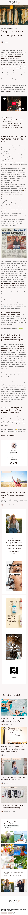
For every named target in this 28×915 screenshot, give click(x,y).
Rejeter (10, 912)
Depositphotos (14, 679)
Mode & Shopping (13, 28)
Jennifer (13, 453)
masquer (10, 117)
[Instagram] (14, 553)
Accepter (4, 912)
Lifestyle (4, 700)
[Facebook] (12, 553)
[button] (2, 2)
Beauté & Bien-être (7, 472)
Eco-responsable (5, 28)
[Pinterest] (16, 553)
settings (10, 910)
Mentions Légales (14, 905)
